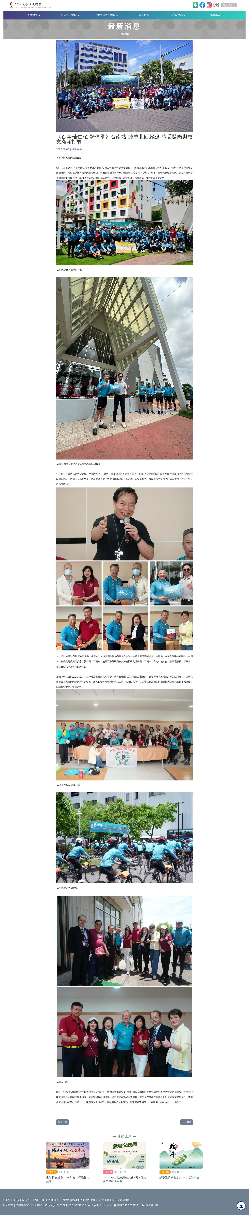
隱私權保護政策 (149, 1205)
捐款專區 (215, 15)
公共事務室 (22, 1205)
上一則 (63, 1122)
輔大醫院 (36, 1205)
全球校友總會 (69, 15)
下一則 (185, 1122)
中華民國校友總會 (105, 15)
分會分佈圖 (142, 15)
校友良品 (178, 15)
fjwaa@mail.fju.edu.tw (76, 1200)
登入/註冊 (228, 5)
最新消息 (32, 15)
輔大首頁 (8, 1205)
